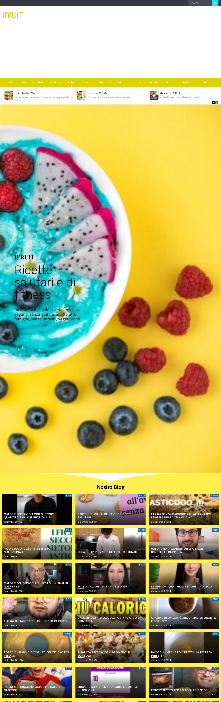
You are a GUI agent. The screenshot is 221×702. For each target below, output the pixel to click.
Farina (55, 82)
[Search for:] (200, 3)
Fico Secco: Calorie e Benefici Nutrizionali (109, 97)
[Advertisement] (110, 52)
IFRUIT (13, 15)
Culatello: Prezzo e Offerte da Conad (179, 97)
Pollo (71, 82)
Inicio (10, 82)
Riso (40, 82)
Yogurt (153, 82)
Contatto (206, 82)
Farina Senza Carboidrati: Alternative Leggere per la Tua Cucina (44, 99)
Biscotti (103, 82)
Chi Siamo (186, 82)
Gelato (121, 82)
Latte (137, 82)
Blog (168, 82)
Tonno (86, 82)
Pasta (25, 82)
